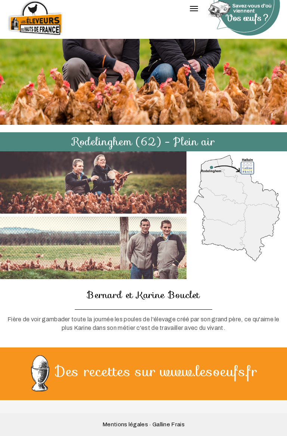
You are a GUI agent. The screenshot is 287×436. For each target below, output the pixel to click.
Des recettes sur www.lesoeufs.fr (156, 371)
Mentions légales (125, 424)
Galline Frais (168, 424)
